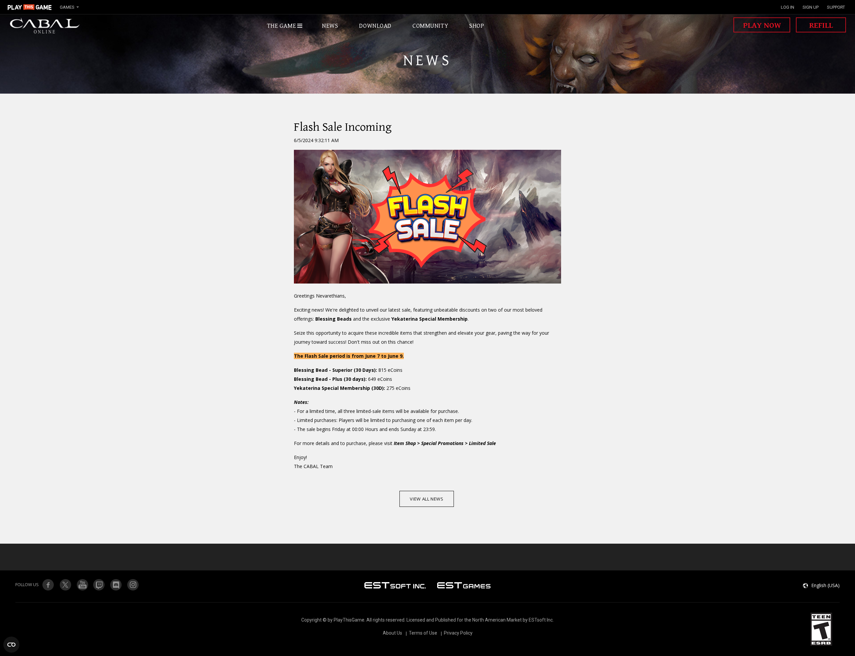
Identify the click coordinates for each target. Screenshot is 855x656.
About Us (392, 633)
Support (836, 7)
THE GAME (281, 25)
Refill (821, 25)
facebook (48, 585)
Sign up (811, 7)
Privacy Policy (458, 633)
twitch (65, 585)
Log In (787, 7)
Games (67, 7)
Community (430, 25)
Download (375, 25)
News (330, 25)
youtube (82, 585)
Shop (476, 25)
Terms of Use (423, 633)
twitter (99, 585)
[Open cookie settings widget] (11, 645)
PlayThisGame (30, 7)
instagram (133, 585)
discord (116, 585)
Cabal (45, 25)
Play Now (762, 25)
